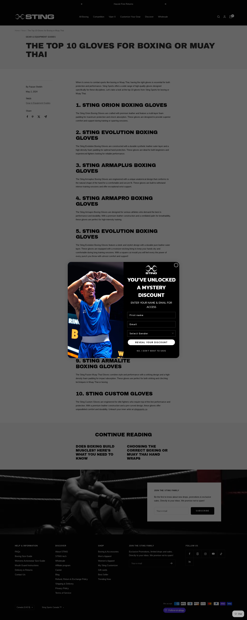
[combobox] (150, 333)
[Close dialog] (176, 265)
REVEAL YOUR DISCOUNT (151, 342)
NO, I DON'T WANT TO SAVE (151, 351)
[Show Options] (172, 333)
